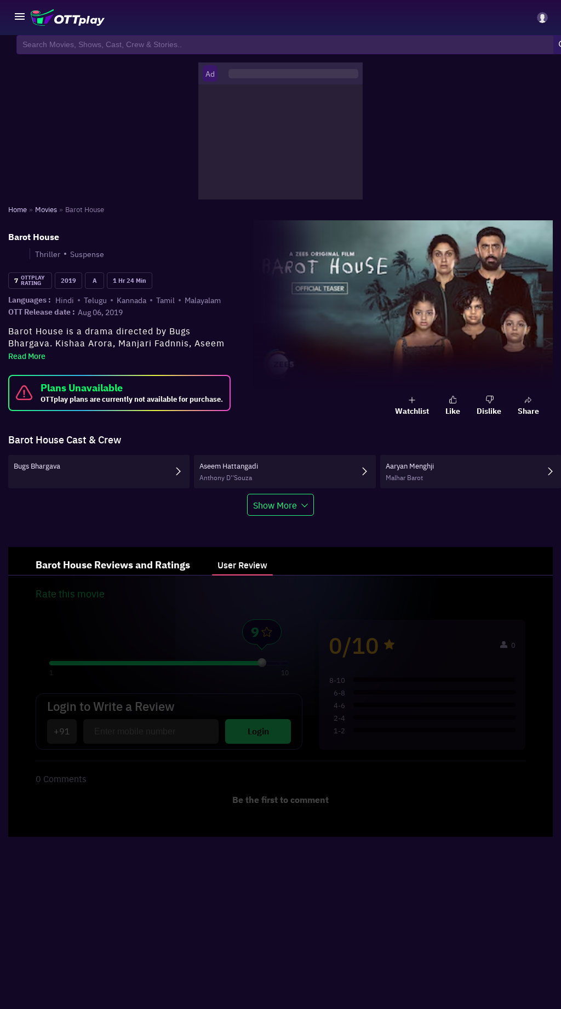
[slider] (261, 662)
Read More (26, 355)
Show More (275, 505)
